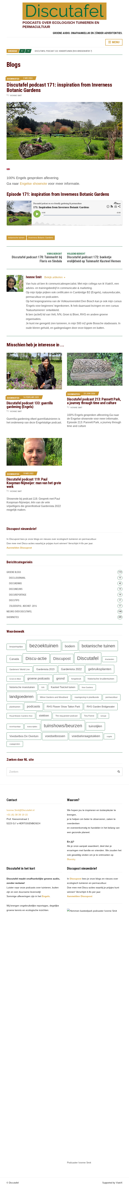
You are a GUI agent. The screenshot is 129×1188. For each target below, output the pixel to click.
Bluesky (71, 859)
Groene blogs (14, 572)
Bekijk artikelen (53, 277)
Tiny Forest (89, 716)
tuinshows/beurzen (63, 725)
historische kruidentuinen (101, 678)
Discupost (62, 658)
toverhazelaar (15, 727)
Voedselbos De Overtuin (23, 736)
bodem (70, 646)
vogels (109, 736)
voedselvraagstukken (86, 736)
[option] (78, 51)
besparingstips (16, 647)
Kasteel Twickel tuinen (63, 687)
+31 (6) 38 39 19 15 (17, 814)
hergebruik (76, 679)
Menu (115, 42)
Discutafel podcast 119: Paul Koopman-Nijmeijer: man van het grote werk (34, 483)
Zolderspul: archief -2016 (23, 606)
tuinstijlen (95, 726)
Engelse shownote (33, 183)
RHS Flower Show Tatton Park (63, 706)
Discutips (14, 600)
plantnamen (14, 707)
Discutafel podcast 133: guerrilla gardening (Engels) (30, 405)
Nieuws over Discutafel (19, 611)
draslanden (109, 659)
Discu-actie (36, 658)
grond (60, 678)
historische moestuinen (22, 687)
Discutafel (87, 658)
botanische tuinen (16, 237)
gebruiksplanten (99, 669)
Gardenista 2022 (71, 669)
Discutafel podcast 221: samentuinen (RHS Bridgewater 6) (63, 51)
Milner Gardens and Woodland (54, 697)
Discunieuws (16, 589)
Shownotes (13, 79)
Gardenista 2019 (45, 669)
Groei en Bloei (15, 679)
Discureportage (17, 594)
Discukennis (15, 583)
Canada (14, 658)
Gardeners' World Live (19, 669)
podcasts (33, 706)
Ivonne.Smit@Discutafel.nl (20, 810)
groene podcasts (38, 678)
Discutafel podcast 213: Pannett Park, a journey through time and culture (94, 401)
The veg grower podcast (66, 716)
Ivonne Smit (16, 95)
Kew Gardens (87, 687)
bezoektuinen (43, 645)
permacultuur (111, 697)
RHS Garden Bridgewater (101, 706)
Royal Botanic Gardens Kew (20, 716)
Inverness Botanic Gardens (40, 237)
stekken (44, 715)
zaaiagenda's (14, 744)
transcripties (32, 727)
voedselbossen (55, 736)
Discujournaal (17, 577)
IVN (42, 687)
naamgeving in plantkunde (87, 697)
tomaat (103, 716)
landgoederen (21, 696)
